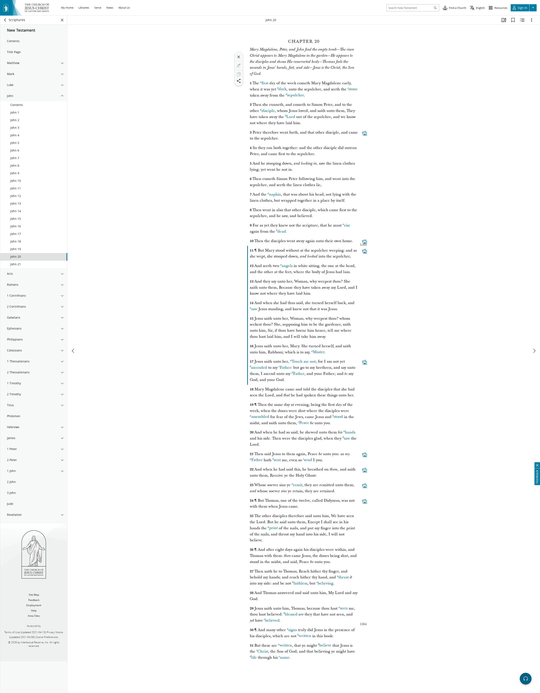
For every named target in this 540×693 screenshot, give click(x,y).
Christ (262, 651)
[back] (5, 20)
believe (325, 645)
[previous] (73, 351)
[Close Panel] (62, 20)
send (308, 460)
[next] (534, 351)
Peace (304, 423)
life (254, 657)
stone (353, 89)
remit (297, 485)
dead (281, 231)
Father (285, 367)
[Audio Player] (526, 679)
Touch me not (304, 361)
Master (319, 352)
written (305, 636)
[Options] (531, 20)
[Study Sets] (504, 20)
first (265, 83)
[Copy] (238, 74)
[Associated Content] (364, 133)
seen (344, 608)
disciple (268, 110)
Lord (290, 116)
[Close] (238, 57)
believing (325, 583)
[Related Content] (522, 20)
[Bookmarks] (513, 20)
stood (338, 417)
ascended (259, 367)
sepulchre (295, 95)
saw (254, 309)
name (284, 657)
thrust (343, 577)
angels (287, 265)
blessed (291, 614)
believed (272, 620)
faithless (300, 583)
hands (350, 432)
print (273, 528)
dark (282, 89)
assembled (260, 417)
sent (277, 460)
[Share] (238, 81)
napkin (275, 194)
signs (292, 630)
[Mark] (238, 65)
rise (347, 225)
